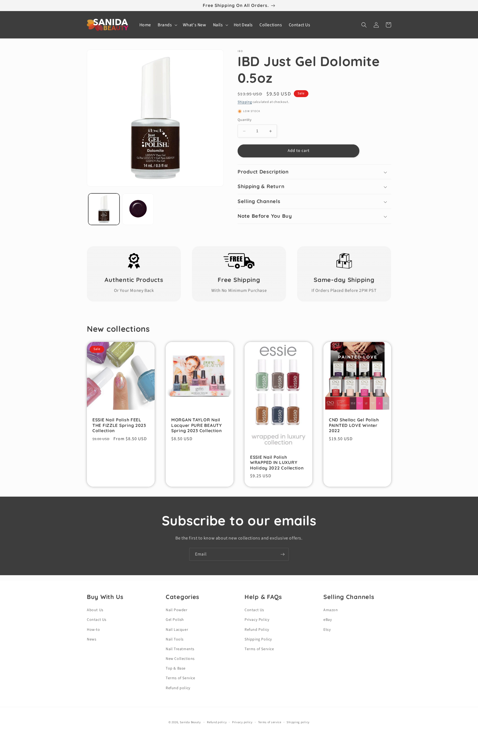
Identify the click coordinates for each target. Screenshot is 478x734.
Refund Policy (257, 629)
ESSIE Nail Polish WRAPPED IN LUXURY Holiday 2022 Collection (277, 463)
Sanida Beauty (190, 722)
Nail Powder (177, 610)
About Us (95, 610)
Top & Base (176, 668)
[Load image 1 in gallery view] (103, 209)
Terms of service (269, 722)
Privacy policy (242, 722)
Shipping (245, 102)
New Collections (180, 659)
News (91, 639)
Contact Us (96, 620)
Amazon (330, 610)
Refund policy (178, 688)
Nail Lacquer (177, 629)
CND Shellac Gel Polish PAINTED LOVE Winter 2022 (354, 425)
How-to (93, 629)
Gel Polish (175, 620)
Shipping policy (298, 722)
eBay (327, 620)
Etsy (327, 629)
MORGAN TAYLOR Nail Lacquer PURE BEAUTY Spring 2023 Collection (196, 425)
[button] (167, 25)
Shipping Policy (258, 639)
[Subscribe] (282, 554)
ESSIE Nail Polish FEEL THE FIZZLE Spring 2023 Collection (119, 425)
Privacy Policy (257, 620)
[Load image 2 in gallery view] (138, 209)
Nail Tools (175, 639)
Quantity (244, 120)
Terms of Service (180, 678)
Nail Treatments (180, 649)
